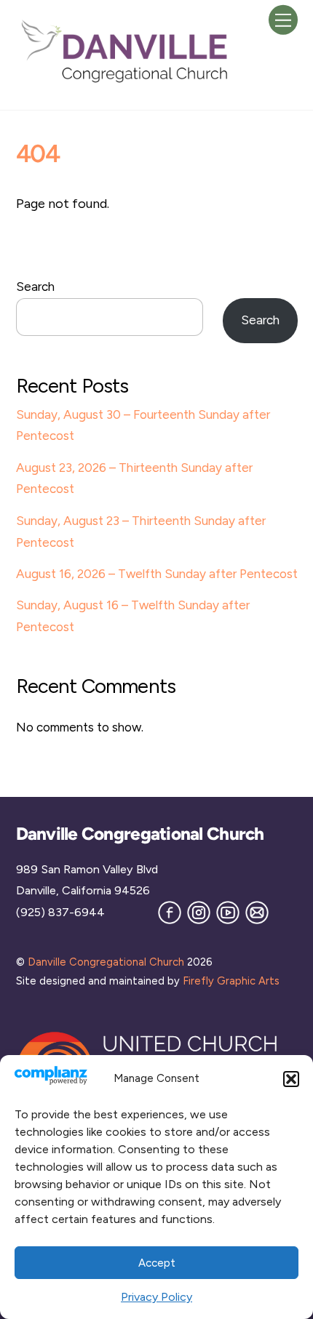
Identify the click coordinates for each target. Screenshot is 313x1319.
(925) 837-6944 (60, 912)
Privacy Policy (156, 1297)
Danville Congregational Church (106, 962)
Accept (156, 1263)
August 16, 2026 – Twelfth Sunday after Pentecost (157, 573)
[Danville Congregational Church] (125, 81)
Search (35, 286)
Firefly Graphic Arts (231, 980)
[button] (291, 1079)
